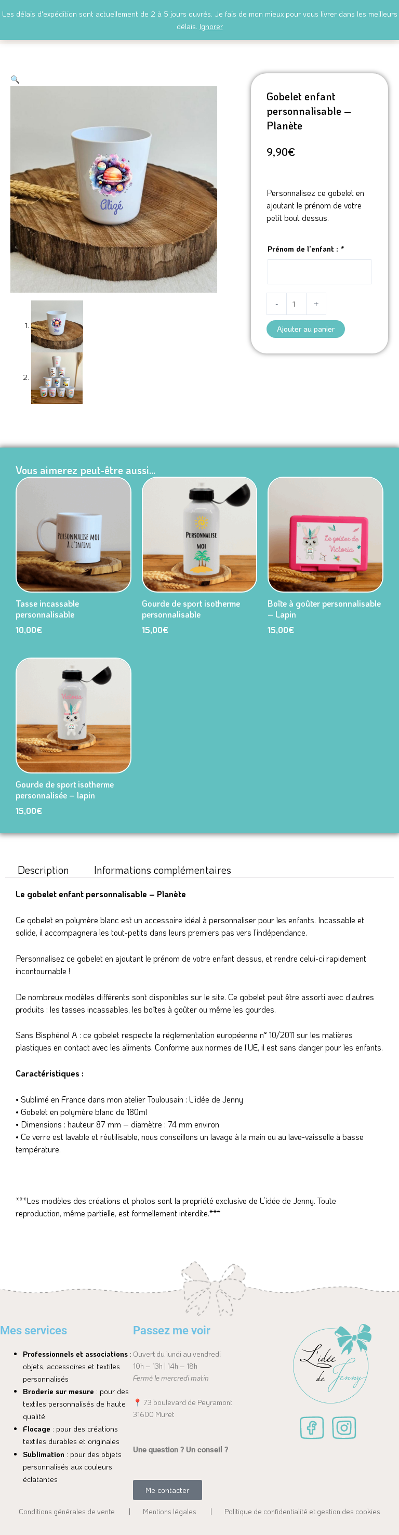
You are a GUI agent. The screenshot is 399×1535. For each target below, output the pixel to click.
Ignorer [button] (211, 26)
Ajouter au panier (306, 329)
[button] (15, 79)
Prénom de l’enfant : (306, 249)
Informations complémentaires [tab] (162, 869)
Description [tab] (43, 869)
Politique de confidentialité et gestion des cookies (302, 1511)
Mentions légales (169, 1511)
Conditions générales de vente (67, 1511)
